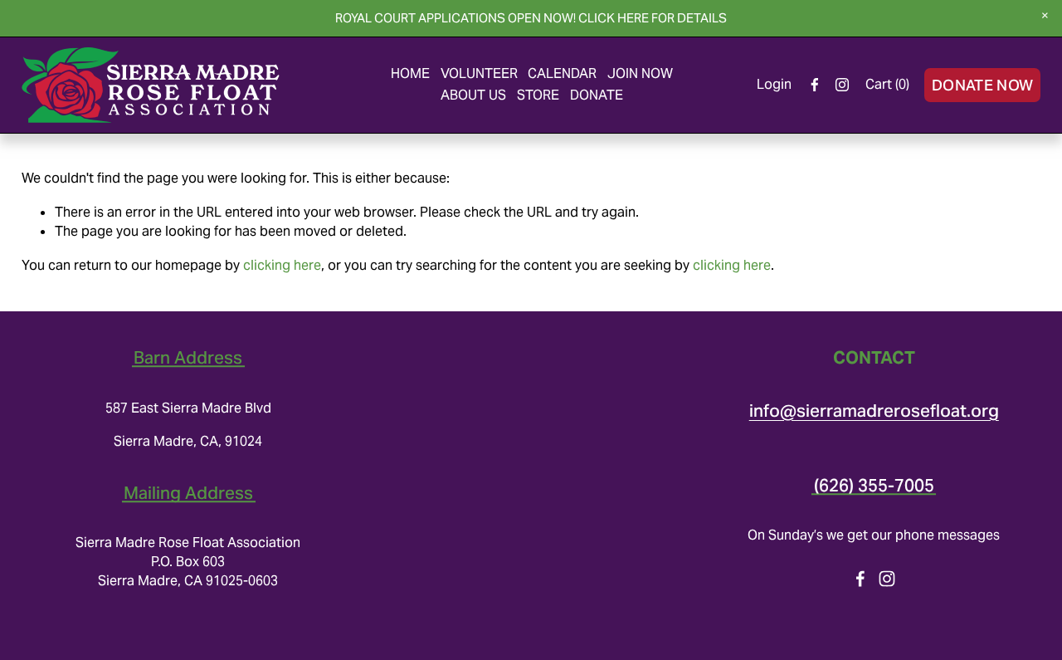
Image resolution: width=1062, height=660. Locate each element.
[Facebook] (814, 84)
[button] (1045, 17)
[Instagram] (842, 84)
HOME (410, 73)
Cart (887, 84)
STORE (538, 95)
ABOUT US (473, 95)
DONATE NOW (983, 85)
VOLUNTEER (479, 73)
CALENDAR (562, 73)
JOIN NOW (640, 73)
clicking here (282, 265)
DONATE (596, 95)
